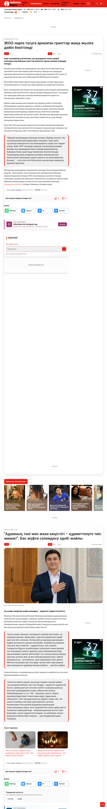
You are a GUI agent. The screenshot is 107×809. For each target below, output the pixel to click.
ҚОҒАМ (45, 3)
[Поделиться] (102, 804)
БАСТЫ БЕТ (24, 4)
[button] (31, 12)
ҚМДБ (20, 799)
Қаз (50, 53)
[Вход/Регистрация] (96, 3)
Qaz (54, 53)
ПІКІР (83, 3)
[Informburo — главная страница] (13, 3)
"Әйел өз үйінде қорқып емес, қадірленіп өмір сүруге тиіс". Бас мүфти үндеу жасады (19, 753)
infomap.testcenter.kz (12, 184)
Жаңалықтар (18, 18)
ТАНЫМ (76, 3)
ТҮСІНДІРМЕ (55, 3)
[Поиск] (92, 3)
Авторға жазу (97, 53)
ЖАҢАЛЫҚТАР (36, 3)
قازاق (59, 53)
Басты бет (7, 18)
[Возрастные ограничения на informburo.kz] (88, 3)
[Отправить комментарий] (64, 249)
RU (101, 3)
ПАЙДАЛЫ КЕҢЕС (65, 4)
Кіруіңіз (11, 244)
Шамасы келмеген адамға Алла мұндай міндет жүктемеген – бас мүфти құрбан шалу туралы (52, 753)
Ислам (10, 799)
